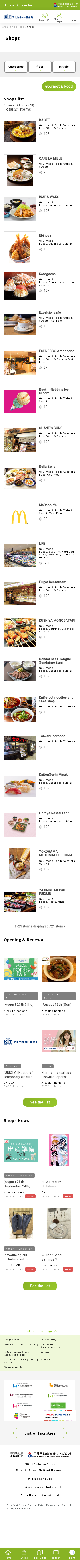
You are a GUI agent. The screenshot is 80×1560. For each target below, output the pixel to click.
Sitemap (45, 1359)
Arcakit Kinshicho (13, 27)
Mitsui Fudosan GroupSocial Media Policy (16, 1353)
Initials (64, 66)
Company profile (13, 1366)
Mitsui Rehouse (40, 1478)
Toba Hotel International (40, 1495)
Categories (16, 66)
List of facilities (40, 1433)
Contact (45, 1351)
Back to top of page (69, 1539)
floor (40, 66)
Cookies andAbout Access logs (50, 1346)
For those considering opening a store (21, 1361)
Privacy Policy (48, 1339)
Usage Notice (11, 1339)
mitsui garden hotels (40, 1487)
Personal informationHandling (21, 1344)
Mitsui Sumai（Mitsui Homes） (40, 1470)
